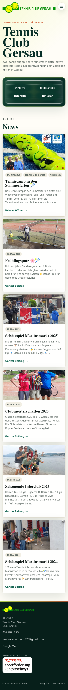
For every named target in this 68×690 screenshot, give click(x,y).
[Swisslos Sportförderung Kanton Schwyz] (17, 665)
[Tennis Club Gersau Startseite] (29, 7)
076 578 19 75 (11, 632)
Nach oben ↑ (59, 683)
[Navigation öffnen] (61, 6)
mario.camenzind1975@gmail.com (23, 639)
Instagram (44, 683)
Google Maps (11, 646)
